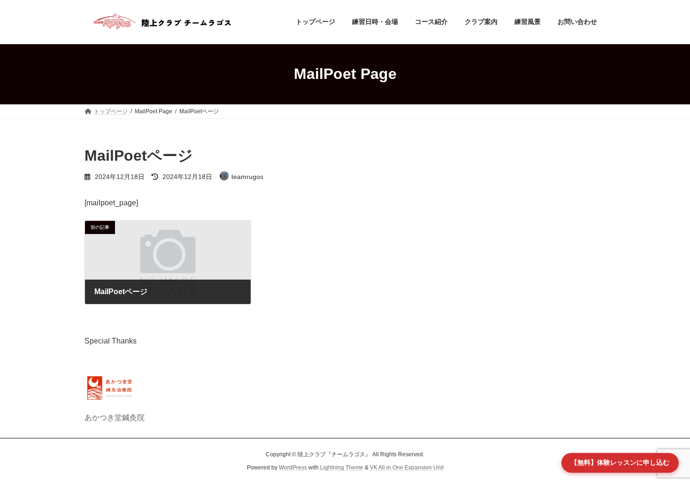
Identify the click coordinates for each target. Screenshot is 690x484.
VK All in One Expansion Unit (407, 467)
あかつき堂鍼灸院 (114, 418)
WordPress (293, 467)
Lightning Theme (341, 467)
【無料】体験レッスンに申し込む (620, 462)
